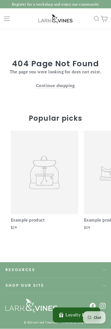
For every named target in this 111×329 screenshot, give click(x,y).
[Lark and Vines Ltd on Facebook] (93, 305)
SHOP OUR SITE (24, 285)
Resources (20, 269)
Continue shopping (55, 85)
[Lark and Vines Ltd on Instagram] (103, 305)
